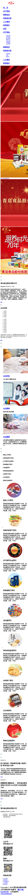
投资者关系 (7, 50)
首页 (5, 29)
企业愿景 (8, 43)
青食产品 (8, 39)
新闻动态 (6, 47)
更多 (1, 302)
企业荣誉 (8, 38)
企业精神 (8, 42)
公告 (7, 55)
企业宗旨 (8, 41)
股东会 (7, 56)
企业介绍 (8, 35)
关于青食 (6, 32)
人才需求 (6, 60)
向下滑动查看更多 (5, 178)
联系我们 (6, 63)
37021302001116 (6, 894)
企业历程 (8, 36)
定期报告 (8, 53)
